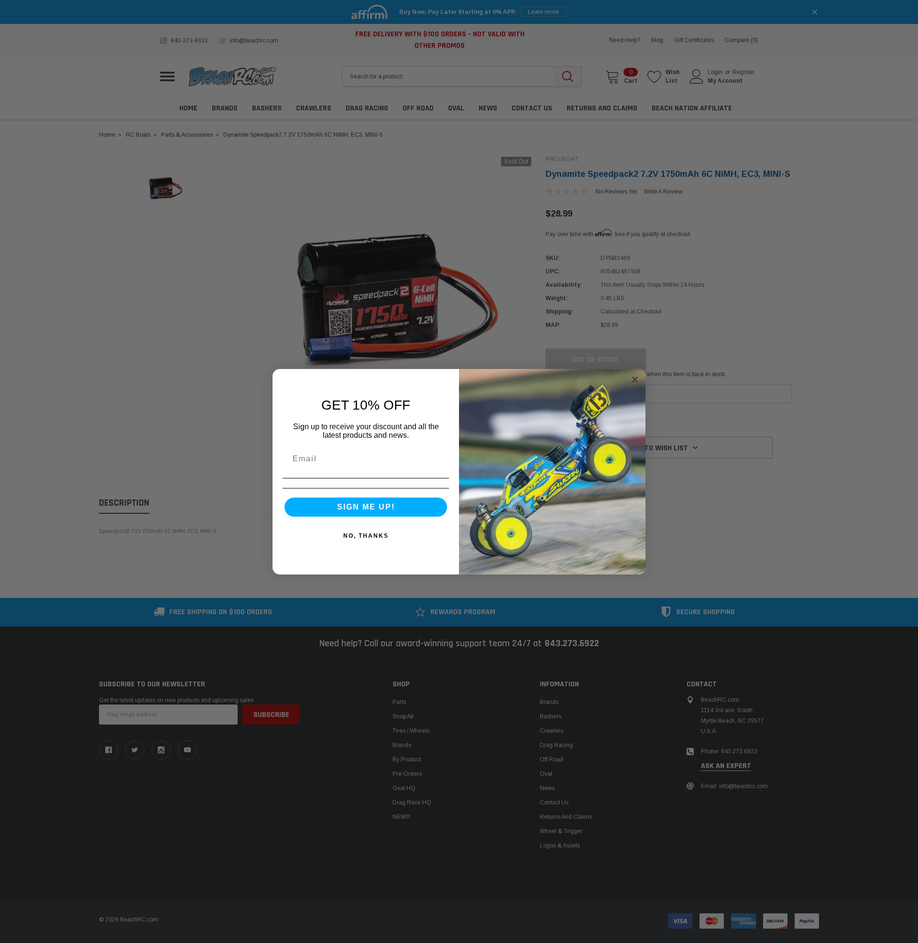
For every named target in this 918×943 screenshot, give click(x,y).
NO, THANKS (366, 535)
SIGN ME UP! (366, 507)
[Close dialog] (635, 379)
